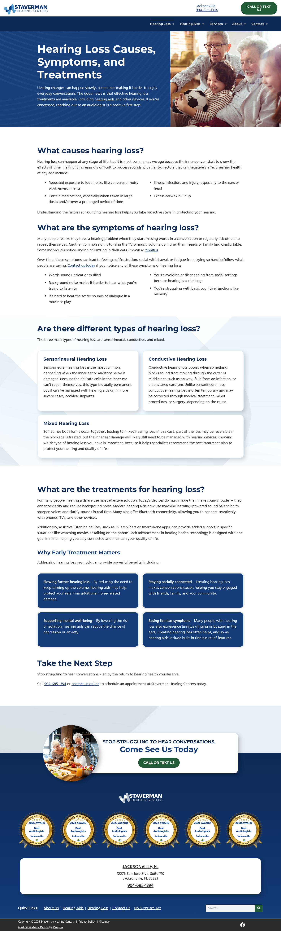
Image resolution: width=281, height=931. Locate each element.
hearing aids (105, 99)
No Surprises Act (147, 908)
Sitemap (104, 922)
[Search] (259, 908)
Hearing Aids (190, 24)
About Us (51, 908)
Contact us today (81, 266)
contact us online (85, 684)
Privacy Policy (87, 922)
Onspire (58, 927)
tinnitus (151, 250)
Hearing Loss (160, 24)
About (237, 24)
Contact (257, 24)
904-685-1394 (207, 10)
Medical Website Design (33, 927)
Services (216, 24)
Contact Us (121, 908)
